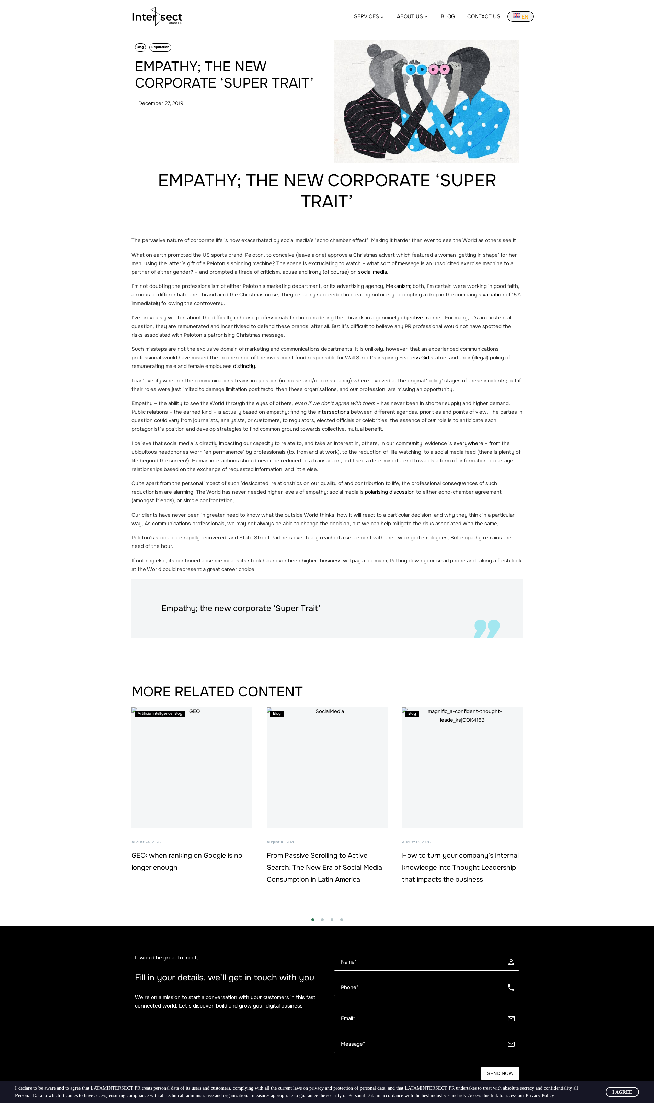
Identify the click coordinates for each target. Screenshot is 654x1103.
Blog (448, 16)
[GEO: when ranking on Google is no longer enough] (191, 767)
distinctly (244, 366)
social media (372, 272)
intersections (333, 411)
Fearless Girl (414, 357)
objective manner (421, 317)
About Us (410, 16)
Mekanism (398, 286)
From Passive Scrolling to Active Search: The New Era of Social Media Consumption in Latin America (324, 867)
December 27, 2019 (160, 103)
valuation (493, 294)
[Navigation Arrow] (127, 809)
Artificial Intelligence (155, 713)
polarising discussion (390, 491)
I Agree (622, 1092)
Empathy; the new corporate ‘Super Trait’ (327, 191)
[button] (312, 919)
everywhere (468, 443)
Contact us (483, 16)
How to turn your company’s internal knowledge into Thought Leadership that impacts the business (460, 867)
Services (366, 16)
